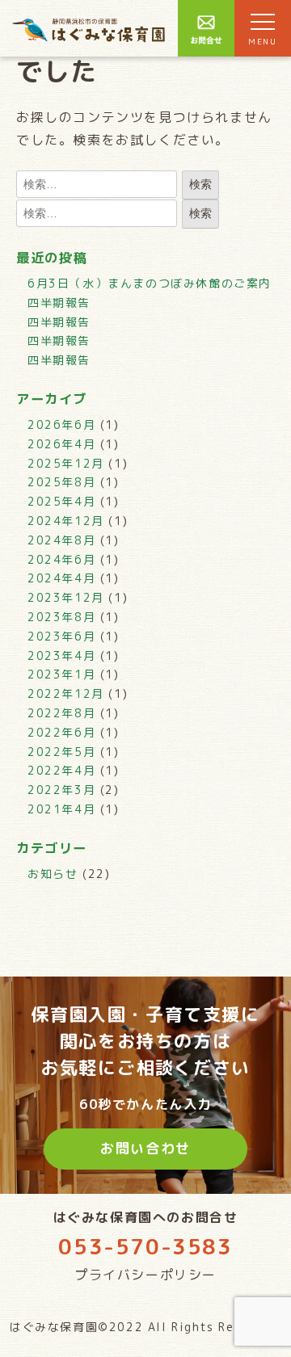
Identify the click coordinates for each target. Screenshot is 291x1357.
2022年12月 (65, 693)
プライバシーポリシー (145, 1274)
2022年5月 (61, 751)
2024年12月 (65, 520)
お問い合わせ (145, 1148)
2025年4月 (61, 501)
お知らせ (52, 873)
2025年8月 (61, 481)
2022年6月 (61, 732)
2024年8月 (61, 540)
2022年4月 (61, 770)
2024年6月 (61, 559)
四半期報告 (59, 302)
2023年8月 (61, 616)
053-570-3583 (145, 1246)
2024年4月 (61, 578)
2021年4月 (61, 809)
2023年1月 (61, 674)
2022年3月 (61, 789)
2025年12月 (65, 463)
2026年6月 (61, 424)
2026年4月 (61, 444)
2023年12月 (65, 597)
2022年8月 (61, 713)
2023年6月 (61, 636)
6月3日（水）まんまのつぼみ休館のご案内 (149, 283)
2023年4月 (61, 655)
